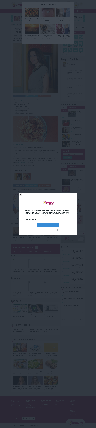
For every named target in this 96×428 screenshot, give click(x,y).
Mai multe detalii (28, 230)
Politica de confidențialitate (65, 230)
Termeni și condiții (39, 230)
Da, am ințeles (48, 225)
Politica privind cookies (51, 230)
